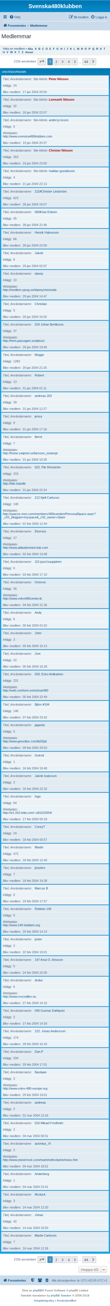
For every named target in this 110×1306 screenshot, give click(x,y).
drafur (39, 980)
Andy (38, 612)
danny (39, 273)
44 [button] (86, 61)
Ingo (38, 796)
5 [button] (75, 61)
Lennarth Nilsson (61, 99)
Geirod (39, 755)
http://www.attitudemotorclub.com (25, 547)
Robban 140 (43, 908)
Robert (39, 375)
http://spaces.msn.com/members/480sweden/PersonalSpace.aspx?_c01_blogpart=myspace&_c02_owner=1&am (49, 515)
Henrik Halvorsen (47, 232)
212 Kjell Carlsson (47, 497)
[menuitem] (15, 17)
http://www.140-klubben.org (21, 925)
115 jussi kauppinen (48, 561)
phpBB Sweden (61, 1295)
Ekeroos (40, 531)
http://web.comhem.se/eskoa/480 (25, 690)
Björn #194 (42, 704)
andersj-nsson (59, 120)
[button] (42, 61)
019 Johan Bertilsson (49, 324)
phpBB (37, 1290)
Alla (30, 48)
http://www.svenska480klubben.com (27, 136)
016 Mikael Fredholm (49, 1123)
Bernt (38, 437)
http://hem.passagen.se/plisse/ (24, 340)
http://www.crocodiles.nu (19, 996)
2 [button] (56, 61)
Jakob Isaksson (46, 776)
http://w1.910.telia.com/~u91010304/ (27, 812)
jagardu (40, 725)
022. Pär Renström (48, 467)
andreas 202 (43, 395)
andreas (40, 1102)
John (38, 633)
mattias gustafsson (62, 171)
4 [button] (69, 61)
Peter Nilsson (59, 79)
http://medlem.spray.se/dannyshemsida (29, 290)
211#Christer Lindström (51, 191)
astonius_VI (43, 1143)
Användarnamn (14, 71)
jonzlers (40, 867)
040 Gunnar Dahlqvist (50, 1010)
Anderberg (42, 1174)
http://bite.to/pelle (14, 483)
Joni (37, 653)
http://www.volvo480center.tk (22, 598)
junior (38, 939)
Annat (29, 52)
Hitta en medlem (14, 48)
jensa (38, 416)
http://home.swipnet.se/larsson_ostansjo (30, 453)
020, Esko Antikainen (49, 674)
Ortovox (40, 582)
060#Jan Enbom (46, 212)
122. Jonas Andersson (50, 1031)
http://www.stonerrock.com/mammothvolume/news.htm (40, 1160)
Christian (41, 304)
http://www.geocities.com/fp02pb (25, 741)
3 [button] (62, 61)
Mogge (39, 354)
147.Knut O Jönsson (49, 959)
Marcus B (41, 888)
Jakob (39, 253)
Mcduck (40, 1194)
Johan (39, 1215)
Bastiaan (41, 1072)
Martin (39, 847)
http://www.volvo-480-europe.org (25, 1088)
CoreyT (40, 826)
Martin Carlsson (45, 1235)
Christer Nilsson (61, 150)
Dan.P (39, 1051)
